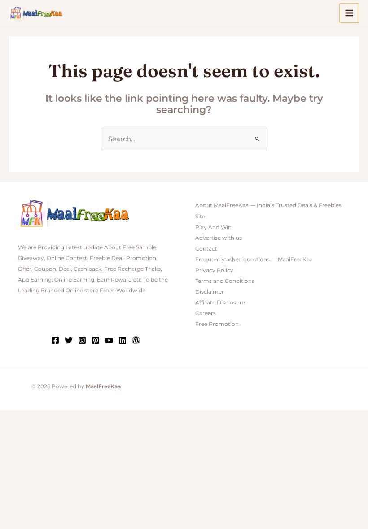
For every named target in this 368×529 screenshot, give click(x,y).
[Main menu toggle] (349, 13)
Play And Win (213, 227)
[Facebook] (55, 340)
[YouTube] (109, 340)
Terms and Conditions (224, 281)
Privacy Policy (214, 270)
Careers (205, 313)
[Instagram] (82, 340)
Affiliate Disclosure (220, 302)
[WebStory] (136, 340)
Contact (206, 249)
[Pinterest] (96, 340)
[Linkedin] (122, 340)
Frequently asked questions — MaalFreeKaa (254, 259)
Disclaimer (209, 292)
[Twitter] (69, 340)
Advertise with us (218, 238)
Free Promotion (217, 324)
